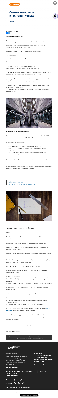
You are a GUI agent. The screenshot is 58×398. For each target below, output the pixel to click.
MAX (29, 371)
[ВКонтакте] (7, 33)
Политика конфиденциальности (16, 356)
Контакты (46, 365)
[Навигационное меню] (55, 2)
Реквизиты (37, 365)
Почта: (8, 380)
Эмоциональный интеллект (15, 182)
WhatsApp (16, 371)
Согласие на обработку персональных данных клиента (16, 359)
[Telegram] (9, 33)
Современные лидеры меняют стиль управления (21, 184)
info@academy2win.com (19, 380)
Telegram (24, 371)
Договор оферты (11, 353)
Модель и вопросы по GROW (16, 181)
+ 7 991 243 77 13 (11, 374)
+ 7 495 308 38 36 (12, 376)
